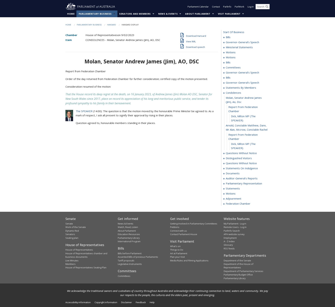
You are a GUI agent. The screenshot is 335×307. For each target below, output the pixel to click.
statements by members (241, 87)
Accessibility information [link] (78, 302)
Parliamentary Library (129, 237)
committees (233, 67)
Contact (216, 6)
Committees (124, 276)
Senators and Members (135, 13)
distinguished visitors (239, 158)
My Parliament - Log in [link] (235, 223)
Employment (230, 237)
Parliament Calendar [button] (198, 6)
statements (233, 188)
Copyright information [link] (106, 302)
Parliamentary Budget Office (238, 274)
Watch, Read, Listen (128, 227)
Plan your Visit (177, 256)
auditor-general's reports (242, 178)
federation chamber (238, 203)
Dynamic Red (72, 230)
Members (70, 264)
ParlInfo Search (232, 230)
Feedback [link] (141, 302)
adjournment (233, 198)
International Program (129, 241)
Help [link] (152, 302)
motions (231, 52)
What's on (175, 246)
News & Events (168, 13)
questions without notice (241, 153)
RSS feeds (229, 248)
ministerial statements (239, 47)
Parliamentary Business (95, 13)
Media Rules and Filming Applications (189, 260)
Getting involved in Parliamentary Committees (193, 223)
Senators (70, 234)
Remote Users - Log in (235, 227)
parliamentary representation (244, 183)
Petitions (174, 227)
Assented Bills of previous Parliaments (138, 256)
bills (228, 37)
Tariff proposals (126, 260)
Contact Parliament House (183, 234)
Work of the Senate (75, 227)
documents (233, 173)
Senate (69, 223)
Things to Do (176, 249)
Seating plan (71, 237)
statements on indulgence (242, 168)
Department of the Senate (237, 260)
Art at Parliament (178, 253)
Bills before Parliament (130, 253)
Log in (251, 6)
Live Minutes (72, 260)
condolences (233, 92)
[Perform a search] (267, 6)
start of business (233, 32)
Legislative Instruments (130, 264)
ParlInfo (227, 6)
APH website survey (234, 234)
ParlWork (239, 6)
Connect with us (178, 230)
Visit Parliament (229, 13)
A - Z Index (229, 241)
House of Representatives (79, 249)
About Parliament (197, 13)
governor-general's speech (242, 42)
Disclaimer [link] (126, 302)
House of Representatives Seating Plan (85, 267)
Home (71, 13)
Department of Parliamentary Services (243, 271)
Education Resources (129, 234)
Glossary (228, 244)
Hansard (111, 24)
